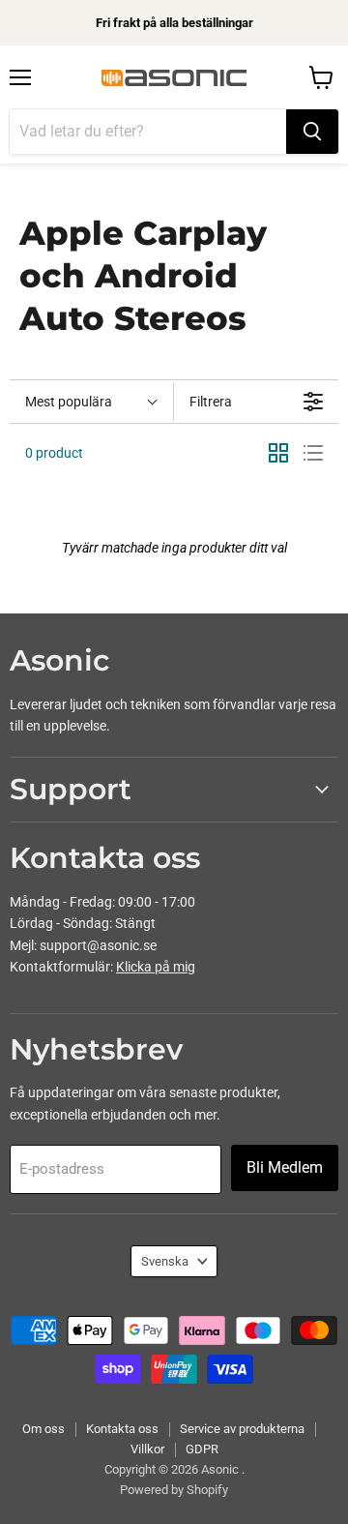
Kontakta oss (122, 1428)
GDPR (202, 1449)
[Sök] (312, 131)
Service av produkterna (242, 1428)
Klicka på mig (155, 966)
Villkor (147, 1449)
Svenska (164, 1261)
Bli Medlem (284, 1167)
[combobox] (148, 131)
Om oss (43, 1428)
